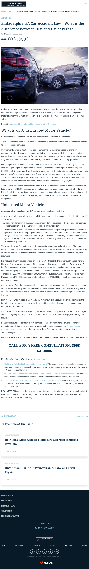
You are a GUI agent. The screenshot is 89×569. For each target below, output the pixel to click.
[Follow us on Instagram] (44, 551)
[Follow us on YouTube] (56, 551)
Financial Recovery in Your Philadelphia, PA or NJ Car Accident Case (32, 380)
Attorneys (19, 545)
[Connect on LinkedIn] (50, 551)
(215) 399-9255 (44, 527)
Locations (36, 545)
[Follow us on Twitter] (38, 551)
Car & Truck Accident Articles (11, 34)
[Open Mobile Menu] (86, 4)
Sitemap (84, 545)
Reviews (52, 545)
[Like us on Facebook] (32, 551)
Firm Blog (11, 11)
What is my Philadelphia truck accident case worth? (25, 364)
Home (3, 11)
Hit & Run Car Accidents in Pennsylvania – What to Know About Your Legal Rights (38, 374)
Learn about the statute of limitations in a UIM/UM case (32, 124)
